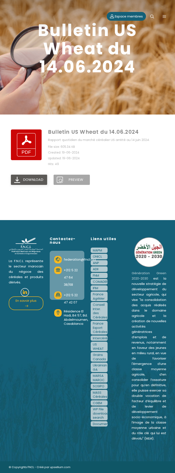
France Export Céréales (100, 327)
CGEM (97, 403)
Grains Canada (99, 357)
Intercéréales (100, 338)
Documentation (100, 424)
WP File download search (100, 413)
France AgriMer (99, 296)
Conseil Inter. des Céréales (100, 310)
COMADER (100, 281)
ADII (95, 269)
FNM (96, 275)
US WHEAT (98, 346)
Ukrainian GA (100, 367)
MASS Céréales (100, 394)
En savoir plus (26, 300)
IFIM (95, 288)
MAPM (97, 250)
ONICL (97, 256)
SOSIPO (98, 386)
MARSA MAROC (99, 377)
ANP (96, 263)
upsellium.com (60, 467)
